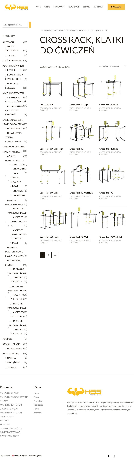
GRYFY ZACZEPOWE (10, 432)
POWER (11, 70)
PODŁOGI (7, 339)
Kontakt (98, 7)
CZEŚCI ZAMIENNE (12, 60)
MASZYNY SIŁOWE (12, 152)
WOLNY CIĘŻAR (10, 353)
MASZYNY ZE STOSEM (11, 404)
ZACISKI (11, 55)
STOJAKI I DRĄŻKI (11, 344)
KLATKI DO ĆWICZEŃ (13, 65)
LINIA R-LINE (18, 195)
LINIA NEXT (18, 190)
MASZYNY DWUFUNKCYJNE (18, 221)
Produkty (59, 7)
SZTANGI (11, 367)
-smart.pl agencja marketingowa (27, 455)
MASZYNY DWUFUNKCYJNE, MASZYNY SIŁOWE (14, 251)
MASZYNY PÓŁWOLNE (14, 146)
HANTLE (11, 357)
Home (38, 7)
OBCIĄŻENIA (13, 362)
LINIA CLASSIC (14, 128)
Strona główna (46, 30)
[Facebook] (108, 456)
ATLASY (13, 164)
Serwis (86, 7)
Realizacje (73, 7)
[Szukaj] (30, 25)
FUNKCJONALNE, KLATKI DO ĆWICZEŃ (14, 110)
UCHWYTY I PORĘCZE (11, 428)
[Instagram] (114, 456)
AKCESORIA (8, 42)
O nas (47, 7)
